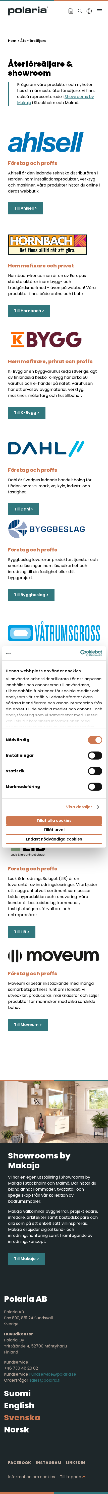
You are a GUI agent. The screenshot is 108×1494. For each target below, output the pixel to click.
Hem (12, 40)
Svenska (22, 1417)
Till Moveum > (28, 1025)
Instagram (48, 1463)
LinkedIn (75, 1463)
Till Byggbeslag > (31, 595)
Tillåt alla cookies (54, 820)
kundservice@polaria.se (52, 1374)
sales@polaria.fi (44, 1380)
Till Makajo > (26, 1259)
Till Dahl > (23, 509)
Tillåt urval (54, 829)
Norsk (16, 1429)
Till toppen (70, 1477)
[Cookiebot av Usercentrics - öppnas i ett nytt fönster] (80, 653)
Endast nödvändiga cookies (54, 839)
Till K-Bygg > (26, 412)
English (19, 1405)
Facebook (19, 1463)
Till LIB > (21, 932)
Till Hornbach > (29, 311)
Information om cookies (31, 1477)
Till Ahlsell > (25, 208)
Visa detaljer (79, 807)
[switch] (95, 755)
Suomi (17, 1393)
